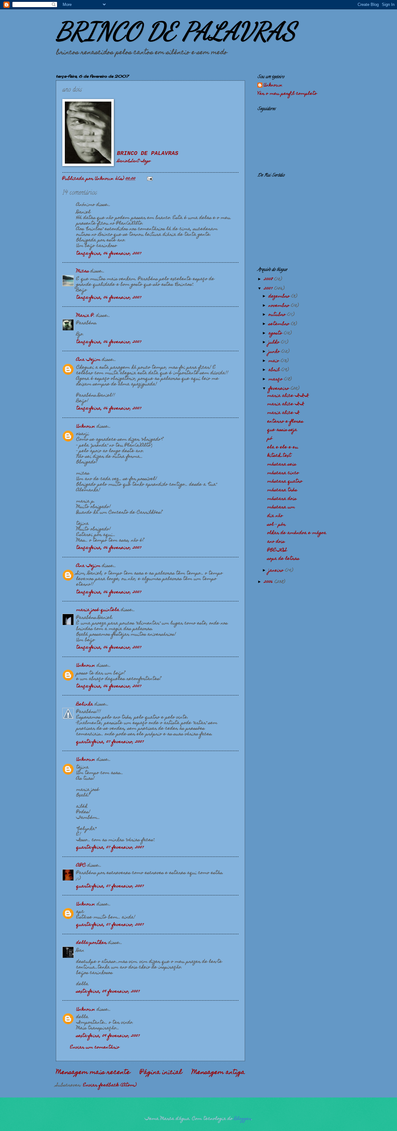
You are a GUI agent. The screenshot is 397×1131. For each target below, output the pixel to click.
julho (275, 342)
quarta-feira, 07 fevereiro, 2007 (110, 742)
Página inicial (161, 1073)
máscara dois (282, 499)
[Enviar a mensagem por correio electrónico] (149, 178)
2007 (269, 288)
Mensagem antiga (218, 1073)
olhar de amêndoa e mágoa (296, 533)
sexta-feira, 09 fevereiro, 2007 (108, 991)
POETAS (277, 550)
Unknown (85, 426)
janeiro (277, 570)
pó (269, 438)
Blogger (243, 1119)
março (276, 379)
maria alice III (288, 395)
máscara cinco (283, 473)
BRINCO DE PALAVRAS (176, 31)
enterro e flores (285, 421)
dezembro (280, 296)
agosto (276, 333)
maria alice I (283, 413)
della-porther (91, 943)
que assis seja (282, 430)
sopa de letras (283, 558)
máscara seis (281, 464)
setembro (280, 324)
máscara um (281, 507)
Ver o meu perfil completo (287, 93)
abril (275, 370)
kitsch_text (279, 455)
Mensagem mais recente (93, 1073)
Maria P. (85, 315)
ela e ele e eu (282, 447)
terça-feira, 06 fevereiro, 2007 (108, 253)
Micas (82, 271)
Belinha (84, 704)
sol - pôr (276, 524)
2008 (269, 279)
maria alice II (285, 404)
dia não (275, 516)
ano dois (276, 541)
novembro (280, 305)
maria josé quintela (97, 610)
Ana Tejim (88, 359)
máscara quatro (284, 481)
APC (81, 865)
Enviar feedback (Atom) (109, 1085)
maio (275, 361)
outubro (278, 314)
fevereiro (280, 388)
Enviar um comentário (94, 1047)
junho (275, 351)
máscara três (282, 490)
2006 (269, 582)
